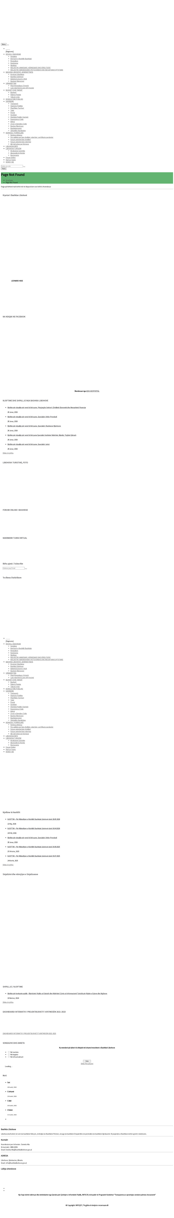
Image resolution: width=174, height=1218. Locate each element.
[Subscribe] (26, 568)
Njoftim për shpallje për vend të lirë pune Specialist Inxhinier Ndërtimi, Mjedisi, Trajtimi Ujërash (41, 435)
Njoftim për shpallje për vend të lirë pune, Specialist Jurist (28, 444)
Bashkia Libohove (16, 77)
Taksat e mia (15, 97)
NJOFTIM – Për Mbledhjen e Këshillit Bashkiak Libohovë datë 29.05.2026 (33, 819)
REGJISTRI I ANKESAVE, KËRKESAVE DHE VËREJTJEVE (30, 68)
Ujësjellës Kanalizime (18, 130)
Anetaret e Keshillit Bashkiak (21, 59)
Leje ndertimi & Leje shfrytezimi (22, 88)
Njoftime (13, 65)
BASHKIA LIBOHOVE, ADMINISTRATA (19, 72)
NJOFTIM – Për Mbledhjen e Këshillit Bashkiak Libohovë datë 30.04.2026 (33, 828)
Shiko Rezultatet (87, 1064)
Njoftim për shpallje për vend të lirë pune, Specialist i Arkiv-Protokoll (32, 417)
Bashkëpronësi (16, 128)
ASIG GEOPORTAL (92, 391)
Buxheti (13, 92)
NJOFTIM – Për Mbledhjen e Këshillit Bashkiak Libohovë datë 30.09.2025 (33, 847)
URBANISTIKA (11, 83)
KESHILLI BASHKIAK (13, 54)
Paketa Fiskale (15, 95)
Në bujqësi (14, 1054)
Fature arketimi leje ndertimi (20, 142)
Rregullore (14, 61)
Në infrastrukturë (16, 1057)
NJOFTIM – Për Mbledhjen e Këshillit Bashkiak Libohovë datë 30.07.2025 (33, 856)
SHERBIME (10, 101)
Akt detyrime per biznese (19, 144)
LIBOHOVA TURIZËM (13, 148)
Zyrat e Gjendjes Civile (18, 124)
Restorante (14, 155)
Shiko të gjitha (8, 453)
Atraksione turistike (17, 151)
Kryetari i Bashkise (17, 74)
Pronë (12, 113)
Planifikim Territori (17, 108)
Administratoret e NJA (18, 79)
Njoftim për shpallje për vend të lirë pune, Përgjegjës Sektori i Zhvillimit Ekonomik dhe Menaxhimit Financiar (46, 407)
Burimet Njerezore (17, 81)
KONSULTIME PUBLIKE (14, 99)
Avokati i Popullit (7, 1184)
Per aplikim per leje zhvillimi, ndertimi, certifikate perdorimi (31, 137)
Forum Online (11, 157)
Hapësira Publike (16, 106)
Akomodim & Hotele (17, 153)
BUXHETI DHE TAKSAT (14, 90)
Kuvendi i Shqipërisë (8, 1173)
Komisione (14, 63)
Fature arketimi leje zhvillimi (20, 139)
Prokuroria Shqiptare (8, 1181)
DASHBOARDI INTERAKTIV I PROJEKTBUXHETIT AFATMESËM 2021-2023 (29, 1033)
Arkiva (12, 121)
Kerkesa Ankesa (16, 135)
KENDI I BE (10, 162)
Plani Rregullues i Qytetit (19, 86)
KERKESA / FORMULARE (15, 133)
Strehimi (13, 115)
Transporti (14, 104)
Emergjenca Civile (16, 119)
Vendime (13, 56)
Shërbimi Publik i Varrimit (19, 117)
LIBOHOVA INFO (12, 146)
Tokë (12, 110)
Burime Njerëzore (16, 126)
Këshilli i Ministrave (8, 1176)
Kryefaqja (9, 180)
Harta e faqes (11, 160)
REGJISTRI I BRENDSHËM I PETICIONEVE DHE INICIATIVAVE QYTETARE (36, 70)
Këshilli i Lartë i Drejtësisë (10, 1179)
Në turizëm (14, 1052)
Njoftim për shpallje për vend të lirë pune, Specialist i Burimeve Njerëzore (34, 426)
